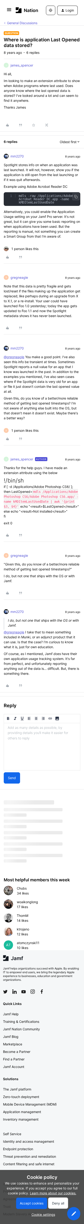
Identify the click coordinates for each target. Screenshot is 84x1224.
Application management (22, 1112)
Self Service (12, 1134)
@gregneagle (14, 357)
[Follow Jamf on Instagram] (32, 991)
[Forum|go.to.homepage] (24, 10)
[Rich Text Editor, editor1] (42, 746)
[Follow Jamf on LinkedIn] (14, 991)
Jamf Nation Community (21, 1029)
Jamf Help (11, 1014)
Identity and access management (28, 1141)
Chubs (22, 888)
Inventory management (20, 1119)
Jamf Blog (10, 1037)
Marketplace (12, 1044)
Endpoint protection (18, 1149)
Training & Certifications (21, 1022)
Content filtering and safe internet (28, 1164)
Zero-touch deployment (21, 1097)
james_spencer (21, 65)
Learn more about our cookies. (53, 1193)
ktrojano (23, 929)
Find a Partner (13, 1059)
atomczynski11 (28, 943)
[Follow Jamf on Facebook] (41, 991)
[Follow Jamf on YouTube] (23, 991)
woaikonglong (27, 902)
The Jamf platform (17, 1089)
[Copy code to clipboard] (75, 196)
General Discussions (22, 23)
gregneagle (19, 277)
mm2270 (17, 156)
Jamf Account (13, 1067)
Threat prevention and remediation (29, 1156)
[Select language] (50, 10)
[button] (9, 11)
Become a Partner (16, 1052)
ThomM (22, 916)
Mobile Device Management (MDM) (30, 1104)
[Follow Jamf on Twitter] (5, 992)
